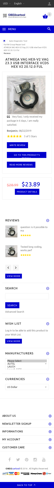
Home (4, 41)
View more (13, 276)
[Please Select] (27, 360)
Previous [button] (8, 268)
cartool (13, 468)
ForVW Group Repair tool (14, 45)
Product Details (27, 192)
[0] (45, 18)
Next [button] (16, 268)
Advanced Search (14, 311)
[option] (27, 234)
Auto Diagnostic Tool (18, 41)
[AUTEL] (27, 363)
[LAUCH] (27, 366)
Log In (8, 330)
